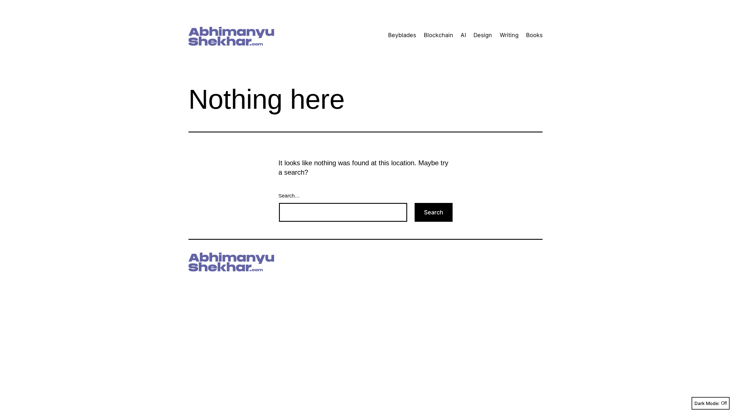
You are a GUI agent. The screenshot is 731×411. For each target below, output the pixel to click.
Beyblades (402, 35)
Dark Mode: (707, 403)
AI (463, 35)
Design (482, 35)
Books (534, 35)
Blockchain (438, 35)
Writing (509, 35)
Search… (289, 196)
